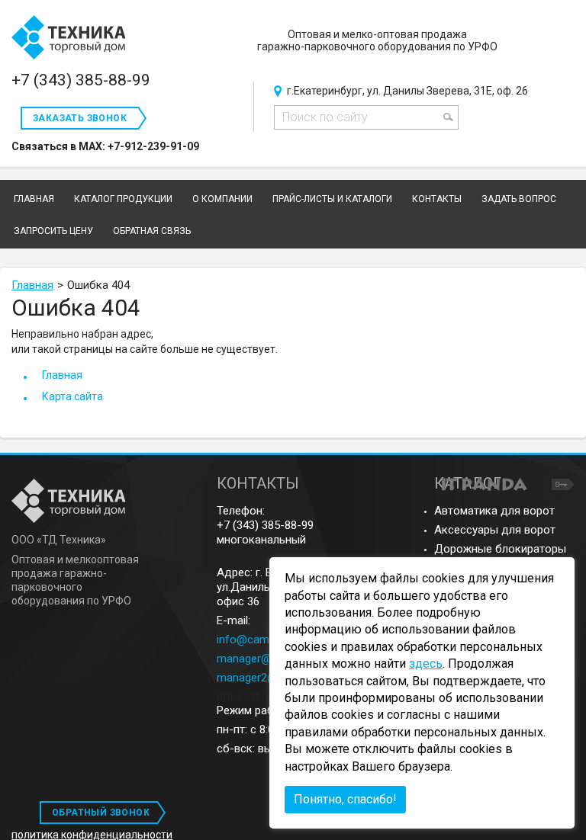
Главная (32, 285)
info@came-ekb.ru (263, 639)
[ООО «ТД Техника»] (68, 38)
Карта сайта (72, 396)
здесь (426, 663)
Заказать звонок (80, 118)
